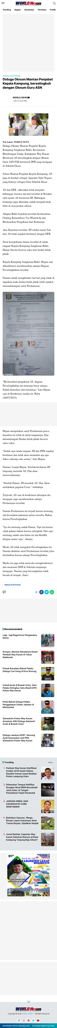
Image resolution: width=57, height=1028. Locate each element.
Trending (7, 10)
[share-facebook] (41, 592)
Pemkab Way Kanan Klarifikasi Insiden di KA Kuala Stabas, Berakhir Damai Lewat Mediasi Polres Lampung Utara (21, 772)
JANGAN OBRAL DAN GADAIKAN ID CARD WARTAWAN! (17, 804)
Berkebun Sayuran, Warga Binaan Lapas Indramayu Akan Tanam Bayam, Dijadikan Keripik (22, 820)
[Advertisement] (28, 42)
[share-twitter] (46, 592)
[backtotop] (28, 1002)
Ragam (18, 10)
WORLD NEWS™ (27, 1014)
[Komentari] (4, 592)
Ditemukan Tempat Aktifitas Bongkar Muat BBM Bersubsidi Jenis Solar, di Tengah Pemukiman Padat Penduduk (21, 788)
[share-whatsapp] (52, 592)
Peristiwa (42, 10)
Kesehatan (29, 10)
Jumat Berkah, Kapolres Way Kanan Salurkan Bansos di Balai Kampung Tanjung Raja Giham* (22, 837)
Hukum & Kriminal (11, 75)
